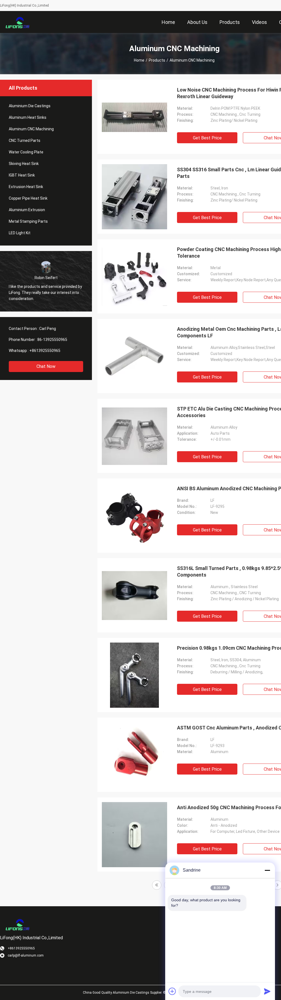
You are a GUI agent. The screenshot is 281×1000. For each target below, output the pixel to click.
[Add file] (172, 991)
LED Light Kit (19, 233)
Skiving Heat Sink (24, 163)
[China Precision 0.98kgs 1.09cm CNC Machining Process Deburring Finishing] (134, 675)
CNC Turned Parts (24, 140)
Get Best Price (207, 138)
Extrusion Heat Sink (26, 186)
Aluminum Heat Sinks (27, 117)
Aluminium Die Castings (29, 106)
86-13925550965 (52, 339)
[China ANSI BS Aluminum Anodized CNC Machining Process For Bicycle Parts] (134, 515)
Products (157, 60)
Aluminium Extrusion (27, 210)
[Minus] (267, 870)
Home (139, 60)
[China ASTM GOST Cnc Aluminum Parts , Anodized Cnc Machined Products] (134, 755)
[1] (156, 885)
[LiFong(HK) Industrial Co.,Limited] (18, 22)
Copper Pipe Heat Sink (28, 198)
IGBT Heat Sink (22, 175)
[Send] (267, 991)
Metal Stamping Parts (28, 221)
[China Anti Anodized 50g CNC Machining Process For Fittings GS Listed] (134, 834)
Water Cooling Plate (26, 152)
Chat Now (45, 366)
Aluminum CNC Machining (31, 129)
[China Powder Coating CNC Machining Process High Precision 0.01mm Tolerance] (134, 276)
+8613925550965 (44, 350)
